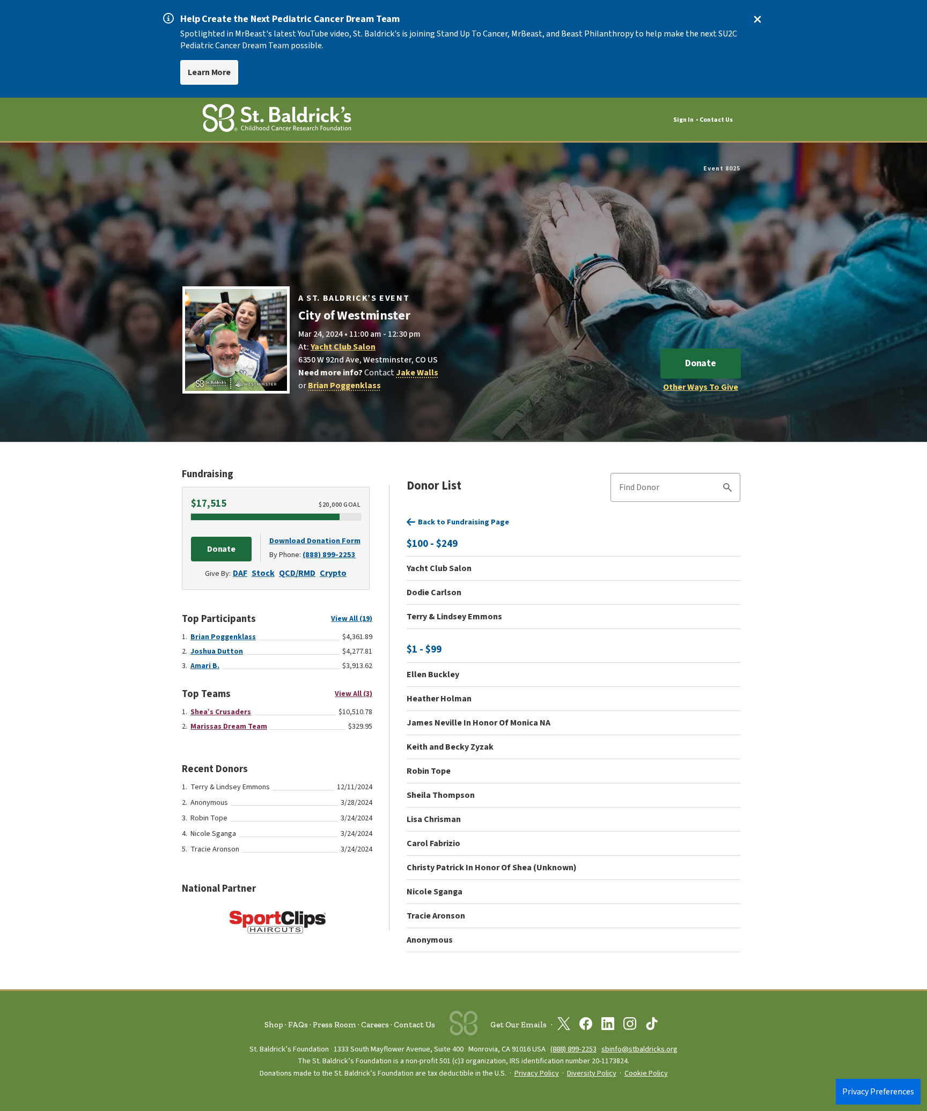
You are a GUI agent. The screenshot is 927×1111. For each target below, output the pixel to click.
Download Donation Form (314, 540)
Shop (273, 1024)
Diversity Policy (591, 1073)
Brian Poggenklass (344, 385)
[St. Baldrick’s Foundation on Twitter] (563, 1025)
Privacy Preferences (878, 1092)
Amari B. (204, 666)
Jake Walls (417, 373)
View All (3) (353, 693)
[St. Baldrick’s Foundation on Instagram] (629, 1025)
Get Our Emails (518, 1024)
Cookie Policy (646, 1073)
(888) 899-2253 (329, 554)
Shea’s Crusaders (220, 712)
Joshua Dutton (216, 651)
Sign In (683, 119)
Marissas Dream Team (228, 726)
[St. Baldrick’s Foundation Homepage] (277, 120)
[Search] (727, 489)
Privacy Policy (536, 1073)
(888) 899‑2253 (573, 1049)
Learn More (209, 72)
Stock (263, 573)
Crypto (333, 573)
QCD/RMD (297, 573)
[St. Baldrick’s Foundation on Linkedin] (607, 1025)
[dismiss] (757, 19)
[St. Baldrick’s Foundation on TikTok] (651, 1025)
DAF (240, 573)
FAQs (298, 1024)
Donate (700, 363)
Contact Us (716, 119)
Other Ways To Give (700, 387)
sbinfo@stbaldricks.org (639, 1049)
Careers (375, 1024)
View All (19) (351, 618)
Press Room (334, 1024)
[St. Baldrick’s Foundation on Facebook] (585, 1025)
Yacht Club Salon (343, 347)
